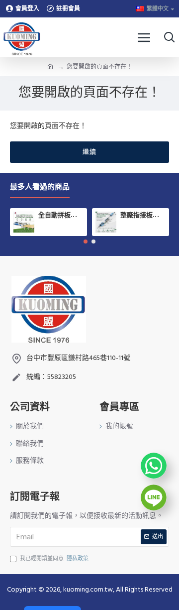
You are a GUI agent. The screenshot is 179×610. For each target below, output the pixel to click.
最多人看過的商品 (40, 187)
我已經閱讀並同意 (54, 558)
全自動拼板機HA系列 (61, 216)
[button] (86, 242)
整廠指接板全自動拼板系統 (143, 216)
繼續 (89, 151)
